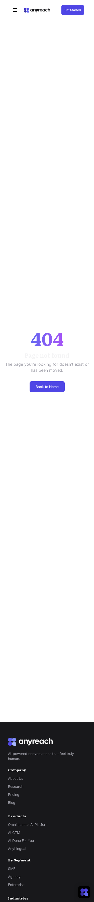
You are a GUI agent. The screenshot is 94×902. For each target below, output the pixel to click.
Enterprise (16, 884)
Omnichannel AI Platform (28, 824)
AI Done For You (21, 840)
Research (15, 786)
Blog (11, 802)
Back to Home (47, 386)
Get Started (72, 10)
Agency (14, 876)
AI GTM (14, 832)
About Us (15, 778)
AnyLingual (17, 848)
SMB (12, 868)
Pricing (13, 794)
